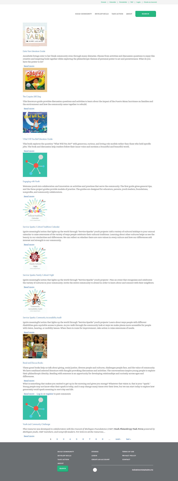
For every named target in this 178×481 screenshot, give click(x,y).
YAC (131, 2)
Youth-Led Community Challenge (36, 424)
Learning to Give (32, 12)
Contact (126, 459)
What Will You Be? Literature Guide (38, 139)
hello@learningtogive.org (142, 470)
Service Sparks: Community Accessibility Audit (42, 317)
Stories (95, 452)
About (129, 14)
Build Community (83, 14)
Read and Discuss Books (33, 362)
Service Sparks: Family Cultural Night (38, 275)
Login (138, 2)
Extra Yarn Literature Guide (34, 51)
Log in (40, 394)
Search (145, 14)
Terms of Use (128, 452)
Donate (103, 2)
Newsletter (123, 2)
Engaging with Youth (31, 181)
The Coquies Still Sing (32, 96)
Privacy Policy (129, 456)
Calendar (112, 2)
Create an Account (150, 2)
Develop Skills (102, 14)
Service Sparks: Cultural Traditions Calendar (41, 226)
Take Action (117, 14)
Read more (29, 66)
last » (128, 439)
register (49, 394)
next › (118, 439)
